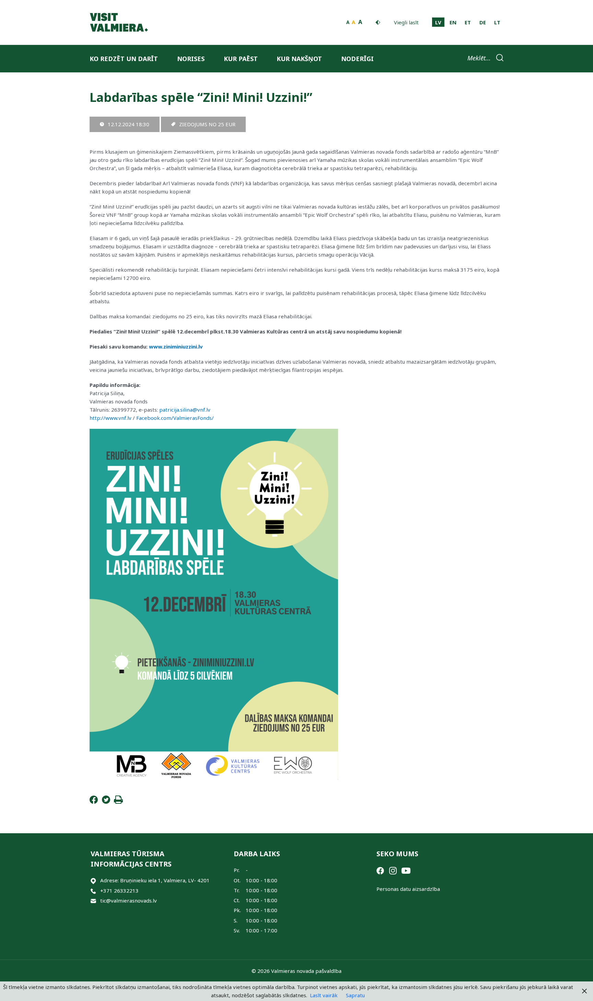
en (453, 22)
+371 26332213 (119, 890)
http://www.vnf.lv (110, 417)
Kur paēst (241, 59)
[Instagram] (393, 870)
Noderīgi (357, 59)
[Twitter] (106, 801)
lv (438, 22)
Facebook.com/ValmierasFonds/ (175, 417)
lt (497, 22)
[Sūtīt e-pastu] (93, 900)
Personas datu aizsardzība (408, 888)
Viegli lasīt (406, 22)
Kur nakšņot (299, 59)
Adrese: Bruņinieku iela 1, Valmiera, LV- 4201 (155, 880)
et (468, 22)
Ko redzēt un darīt (124, 59)
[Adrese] (93, 880)
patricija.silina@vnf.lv (184, 409)
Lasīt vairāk (324, 995)
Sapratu (355, 995)
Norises (191, 59)
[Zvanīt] (93, 890)
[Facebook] (94, 801)
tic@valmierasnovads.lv (128, 900)
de (482, 22)
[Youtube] (406, 870)
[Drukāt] (118, 801)
